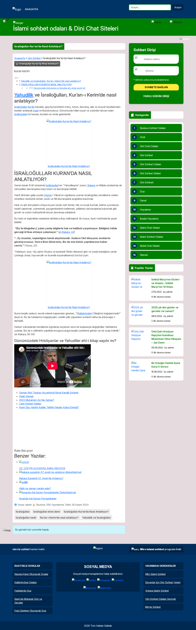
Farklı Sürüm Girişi (156, 96)
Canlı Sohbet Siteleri (30, 403)
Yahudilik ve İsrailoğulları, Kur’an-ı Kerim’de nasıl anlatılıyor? (51, 81)
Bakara (91, 185)
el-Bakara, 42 (66, 232)
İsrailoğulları (23, 511)
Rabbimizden (84, 313)
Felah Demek (26, 396)
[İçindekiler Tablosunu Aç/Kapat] (16, 77)
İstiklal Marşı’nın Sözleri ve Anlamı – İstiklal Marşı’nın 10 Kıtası (165, 283)
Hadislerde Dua (22, 590)
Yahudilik (23, 95)
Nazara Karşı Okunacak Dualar (31, 574)
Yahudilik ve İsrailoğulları (96, 517)
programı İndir (160, 549)
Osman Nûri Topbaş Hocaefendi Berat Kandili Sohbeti (48, 392)
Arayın (177, 7)
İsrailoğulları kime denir (46, 511)
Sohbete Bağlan (156, 87)
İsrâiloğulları (20, 114)
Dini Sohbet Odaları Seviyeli (160, 599)
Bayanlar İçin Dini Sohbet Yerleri (162, 582)
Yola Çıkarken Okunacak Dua (30, 610)
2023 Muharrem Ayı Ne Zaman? (36, 400)
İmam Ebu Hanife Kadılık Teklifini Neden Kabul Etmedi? (49, 407)
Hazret (48, 195)
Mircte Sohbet (153, 607)
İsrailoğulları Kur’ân (24, 106)
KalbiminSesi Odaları (25, 582)
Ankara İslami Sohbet (157, 590)
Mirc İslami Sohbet (155, 574)
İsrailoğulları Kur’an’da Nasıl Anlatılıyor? (69, 166)
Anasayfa (31, 9)
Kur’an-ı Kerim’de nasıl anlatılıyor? (59, 517)
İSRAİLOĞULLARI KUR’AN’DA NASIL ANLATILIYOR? (46, 84)
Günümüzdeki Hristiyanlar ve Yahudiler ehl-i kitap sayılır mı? (60, 88)
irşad (35, 110)
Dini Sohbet (34, 58)
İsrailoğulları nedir (26, 517)
